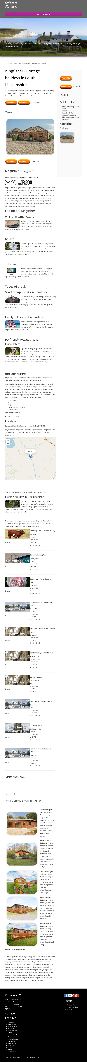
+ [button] (8, 440)
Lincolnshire (36, 63)
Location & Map (68, 113)
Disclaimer (70, 1009)
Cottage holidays (17, 63)
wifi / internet (11, 1052)
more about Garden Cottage (46, 833)
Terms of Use (71, 1005)
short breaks (11, 1037)
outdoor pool (12, 1043)
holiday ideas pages (14, 524)
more (38, 1057)
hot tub (10, 1033)
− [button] (8, 443)
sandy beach (11, 1045)
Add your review (11, 794)
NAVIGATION (43, 14)
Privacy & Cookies (72, 1007)
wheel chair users (13, 1031)
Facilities (65, 111)
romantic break (12, 1035)
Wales (21, 967)
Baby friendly (12, 1024)
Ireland (34, 967)
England (27, 63)
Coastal (10, 1047)
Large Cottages (12, 1026)
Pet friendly (11, 1022)
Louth (44, 63)
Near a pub (11, 1028)
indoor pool (11, 1041)
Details (7, 543)
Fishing (10, 1050)
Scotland (26, 967)
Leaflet (53, 479)
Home (7, 63)
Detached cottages (13, 1039)
